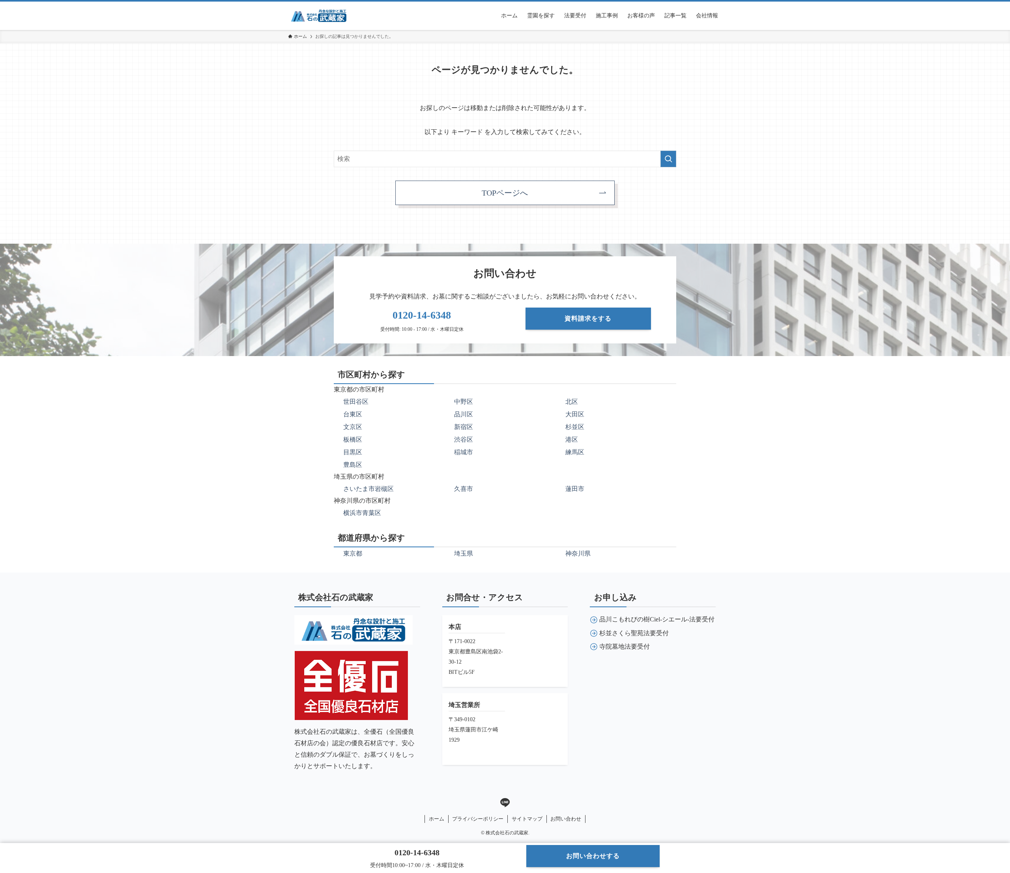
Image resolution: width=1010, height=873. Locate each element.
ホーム (436, 819)
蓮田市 (574, 488)
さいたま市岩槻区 (368, 488)
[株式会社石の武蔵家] (318, 16)
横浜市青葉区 (362, 512)
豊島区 (352, 464)
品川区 (463, 414)
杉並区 (574, 426)
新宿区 (463, 426)
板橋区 (352, 439)
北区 (571, 401)
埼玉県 (463, 553)
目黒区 (352, 452)
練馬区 (574, 452)
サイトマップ (527, 819)
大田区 (574, 414)
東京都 (352, 553)
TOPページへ (505, 192)
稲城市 (463, 452)
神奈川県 (578, 553)
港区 (571, 439)
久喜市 (463, 488)
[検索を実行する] (668, 159)
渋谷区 (463, 439)
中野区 (463, 401)
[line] (505, 803)
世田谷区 (355, 401)
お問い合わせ (565, 819)
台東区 (352, 414)
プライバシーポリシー (477, 819)
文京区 (352, 426)
